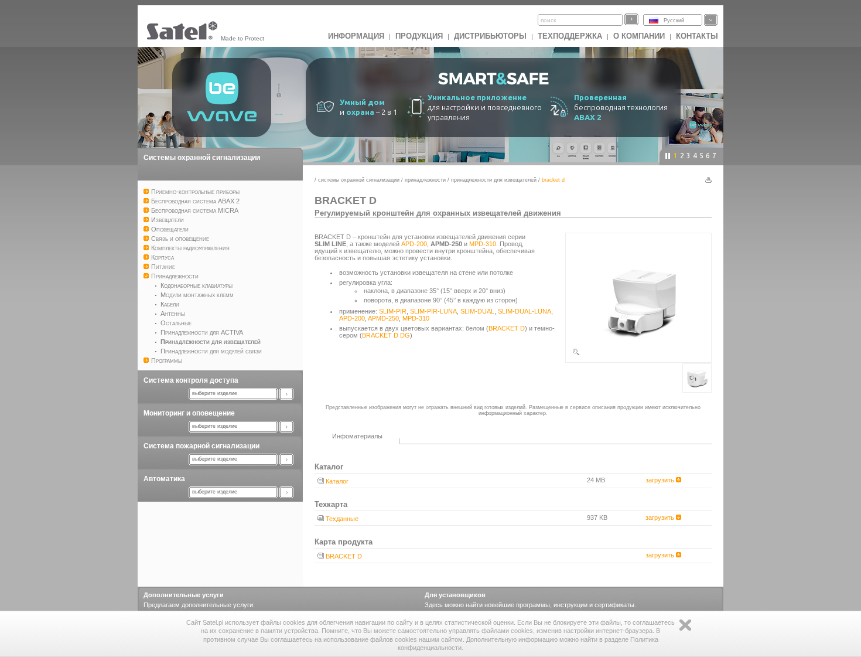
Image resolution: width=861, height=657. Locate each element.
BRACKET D (506, 328)
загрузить (660, 480)
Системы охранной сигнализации (202, 158)
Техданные (342, 518)
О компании (639, 36)
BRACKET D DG (386, 335)
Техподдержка (570, 36)
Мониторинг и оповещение (189, 413)
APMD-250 (383, 318)
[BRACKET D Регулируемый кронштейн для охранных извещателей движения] (638, 354)
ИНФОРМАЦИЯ (356, 36)
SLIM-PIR (392, 311)
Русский (674, 20)
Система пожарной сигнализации (201, 446)
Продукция (419, 36)
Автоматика (164, 479)
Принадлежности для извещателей (494, 180)
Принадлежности (425, 180)
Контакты (697, 36)
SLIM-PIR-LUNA (433, 311)
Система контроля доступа (191, 380)
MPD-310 (482, 243)
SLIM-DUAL (477, 311)
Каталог (337, 481)
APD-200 (414, 243)
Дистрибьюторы (490, 36)
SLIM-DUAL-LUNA (524, 311)
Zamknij (685, 625)
